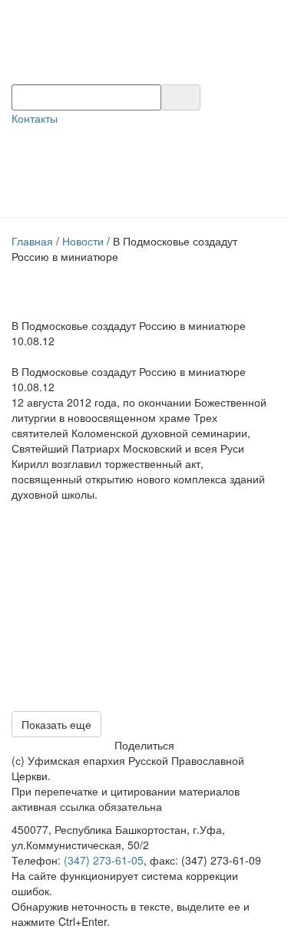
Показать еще (56, 724)
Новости (83, 241)
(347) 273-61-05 (104, 860)
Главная (32, 241)
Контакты (35, 118)
